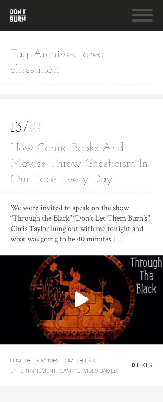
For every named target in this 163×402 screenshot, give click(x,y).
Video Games (100, 371)
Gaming (70, 371)
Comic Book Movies (34, 360)
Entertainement (33, 371)
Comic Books (79, 360)
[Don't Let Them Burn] (18, 15)
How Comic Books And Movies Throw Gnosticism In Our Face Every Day (79, 163)
